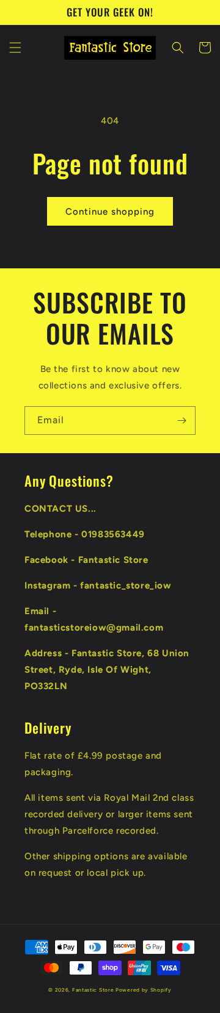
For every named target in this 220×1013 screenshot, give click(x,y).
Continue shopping (110, 211)
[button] (15, 47)
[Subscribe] (181, 420)
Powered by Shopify (144, 990)
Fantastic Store (93, 990)
